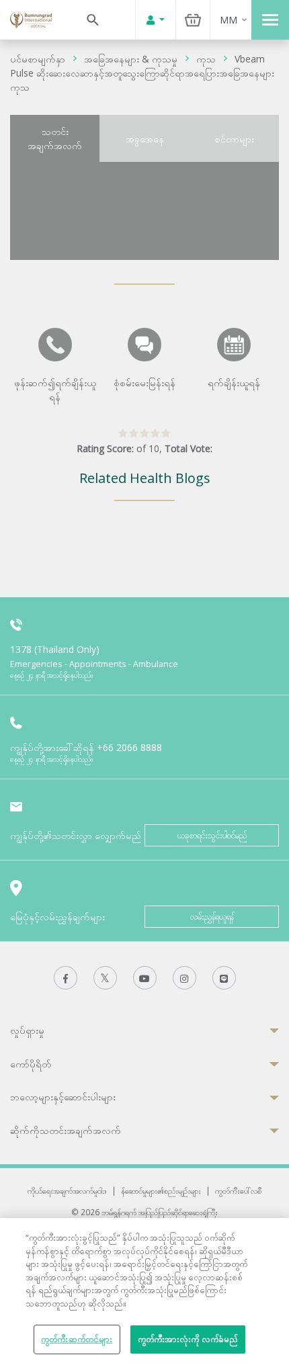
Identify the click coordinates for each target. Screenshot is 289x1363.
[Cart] (193, 20)
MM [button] (228, 19)
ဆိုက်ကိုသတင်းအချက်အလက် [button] (65, 1130)
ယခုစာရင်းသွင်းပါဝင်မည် (212, 835)
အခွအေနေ (145, 138)
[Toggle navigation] (270, 20)
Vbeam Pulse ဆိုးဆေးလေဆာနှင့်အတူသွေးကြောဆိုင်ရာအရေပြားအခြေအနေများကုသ (142, 72)
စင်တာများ (234, 138)
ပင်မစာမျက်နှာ (37, 58)
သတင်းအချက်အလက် (55, 138)
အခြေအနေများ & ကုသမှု (130, 58)
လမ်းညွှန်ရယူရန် (212, 916)
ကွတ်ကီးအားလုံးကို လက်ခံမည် (188, 1339)
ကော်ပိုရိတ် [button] (30, 1063)
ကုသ (206, 58)
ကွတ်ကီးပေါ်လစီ (238, 1190)
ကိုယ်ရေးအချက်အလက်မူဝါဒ (67, 1190)
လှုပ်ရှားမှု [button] (27, 1030)
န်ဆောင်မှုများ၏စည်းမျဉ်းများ (161, 1190)
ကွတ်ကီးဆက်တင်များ (76, 1339)
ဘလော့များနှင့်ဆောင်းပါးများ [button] (63, 1096)
